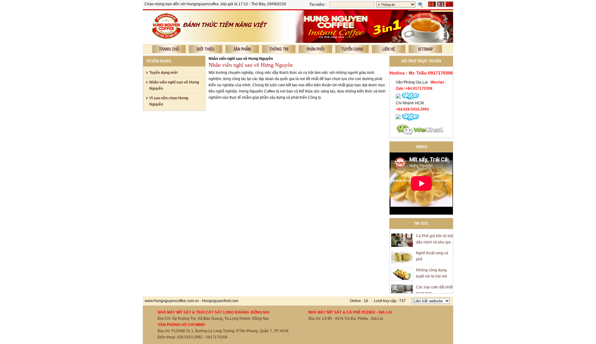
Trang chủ (169, 49)
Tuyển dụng (352, 49)
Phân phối (315, 49)
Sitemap (425, 49)
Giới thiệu (205, 49)
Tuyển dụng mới (163, 72)
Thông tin (278, 49)
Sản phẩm (242, 49)
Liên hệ (388, 49)
